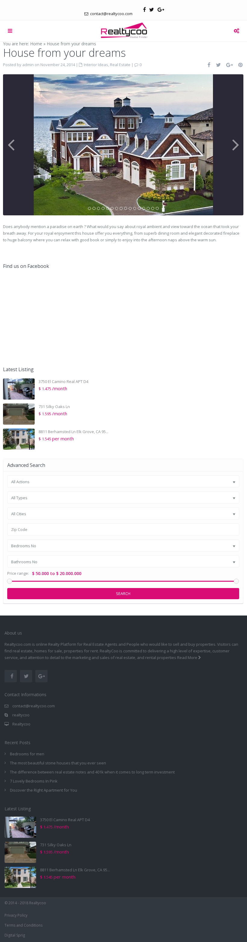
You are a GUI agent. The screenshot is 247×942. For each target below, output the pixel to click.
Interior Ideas (96, 64)
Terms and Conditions (23, 925)
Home (36, 44)
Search (123, 593)
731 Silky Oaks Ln (54, 406)
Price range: (18, 573)
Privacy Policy (16, 915)
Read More (187, 657)
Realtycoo (21, 724)
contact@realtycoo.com (33, 706)
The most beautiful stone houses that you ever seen (58, 763)
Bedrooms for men (27, 754)
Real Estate (120, 64)
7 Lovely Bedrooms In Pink (34, 781)
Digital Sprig (15, 935)
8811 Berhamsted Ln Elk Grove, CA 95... (73, 431)
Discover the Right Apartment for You (43, 790)
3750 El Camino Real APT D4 (63, 381)
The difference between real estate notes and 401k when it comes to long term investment (92, 772)
